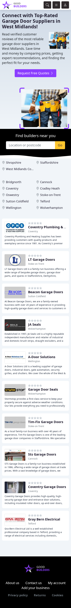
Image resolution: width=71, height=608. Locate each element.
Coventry (12, 188)
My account (57, 583)
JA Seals (34, 324)
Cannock (46, 182)
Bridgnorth (13, 182)
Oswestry (12, 195)
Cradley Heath (50, 188)
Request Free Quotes (34, 73)
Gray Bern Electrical (44, 519)
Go (60, 145)
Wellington (13, 208)
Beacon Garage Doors (45, 292)
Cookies (57, 595)
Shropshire (13, 162)
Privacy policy (18, 595)
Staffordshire (49, 162)
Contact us (33, 583)
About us (12, 583)
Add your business (35, 588)
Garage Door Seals (43, 389)
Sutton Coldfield (17, 201)
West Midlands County (21, 169)
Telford (45, 201)
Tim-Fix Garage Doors (45, 422)
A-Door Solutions (41, 357)
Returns (40, 595)
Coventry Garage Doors (47, 487)
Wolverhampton (51, 208)
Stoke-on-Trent (50, 195)
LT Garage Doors (41, 259)
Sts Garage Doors (42, 454)
